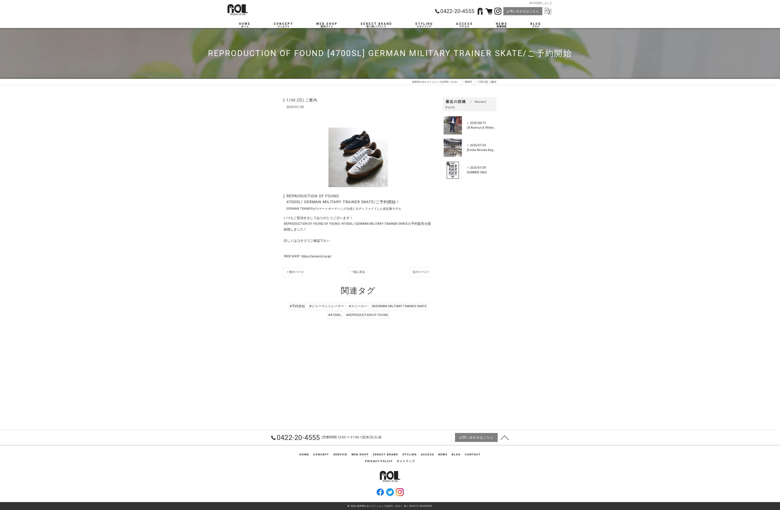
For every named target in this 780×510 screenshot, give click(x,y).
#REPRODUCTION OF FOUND (367, 315)
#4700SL (334, 315)
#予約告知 (297, 306)
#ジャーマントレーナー (326, 306)
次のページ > (421, 271)
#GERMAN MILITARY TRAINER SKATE (399, 306)
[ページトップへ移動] (505, 437)
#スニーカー (358, 306)
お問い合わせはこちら (523, 11)
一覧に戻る (358, 271)
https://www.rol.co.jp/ (316, 256)
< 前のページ (295, 271)
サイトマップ (406, 461)
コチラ (302, 241)
